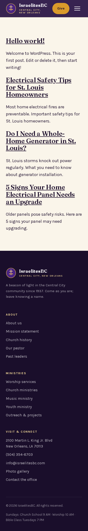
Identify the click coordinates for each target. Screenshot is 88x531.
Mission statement (22, 331)
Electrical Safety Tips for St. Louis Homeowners (38, 87)
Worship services (21, 382)
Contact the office (21, 479)
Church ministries (22, 390)
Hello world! (25, 41)
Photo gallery (17, 471)
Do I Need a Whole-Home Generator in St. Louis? (41, 141)
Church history (19, 340)
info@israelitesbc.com (25, 463)
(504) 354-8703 (19, 454)
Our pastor (15, 348)
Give (61, 8)
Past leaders (16, 356)
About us (14, 323)
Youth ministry (19, 407)
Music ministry (19, 398)
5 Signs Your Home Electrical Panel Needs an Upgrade (40, 194)
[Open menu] (77, 8)
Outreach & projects (24, 415)
